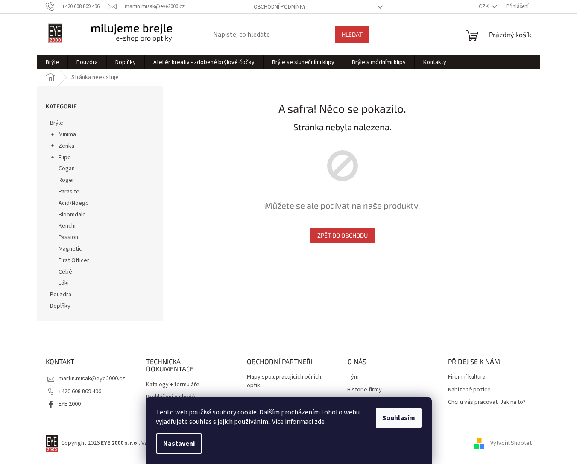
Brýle (56, 123)
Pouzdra (60, 294)
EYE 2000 (70, 404)
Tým (353, 377)
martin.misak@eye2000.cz (92, 378)
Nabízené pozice (469, 390)
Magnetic (70, 249)
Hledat (352, 34)
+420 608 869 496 (80, 391)
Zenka (66, 146)
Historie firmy (364, 390)
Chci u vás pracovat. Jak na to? (487, 402)
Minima (67, 134)
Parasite (69, 191)
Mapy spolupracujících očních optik (284, 381)
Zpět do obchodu (342, 235)
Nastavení (179, 443)
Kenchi (67, 226)
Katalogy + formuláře (172, 385)
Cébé (65, 272)
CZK (484, 6)
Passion (68, 237)
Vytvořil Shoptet (511, 443)
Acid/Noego (74, 203)
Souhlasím (398, 418)
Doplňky (60, 306)
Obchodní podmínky (280, 7)
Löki (64, 283)
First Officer (74, 260)
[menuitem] (52, 62)
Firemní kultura (467, 377)
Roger (66, 180)
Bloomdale (72, 214)
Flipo (65, 157)
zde (319, 421)
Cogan (67, 168)
